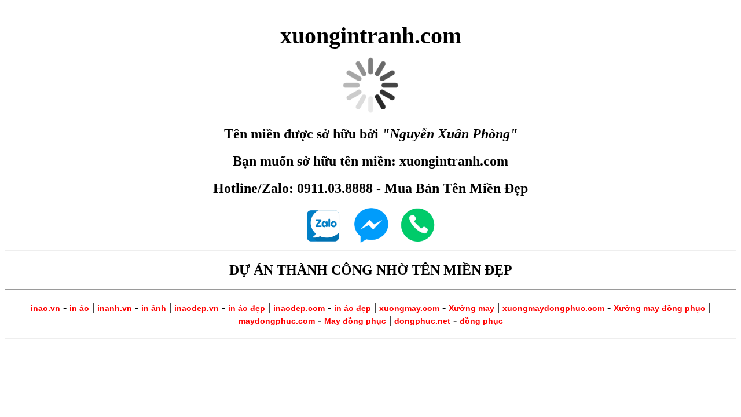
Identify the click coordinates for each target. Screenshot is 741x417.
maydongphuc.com (277, 320)
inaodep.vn (196, 308)
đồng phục (481, 320)
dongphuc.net (422, 320)
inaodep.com (299, 308)
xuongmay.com (409, 308)
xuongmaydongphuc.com (553, 308)
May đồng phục (355, 320)
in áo (79, 308)
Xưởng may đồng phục (659, 308)
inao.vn (45, 308)
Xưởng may (471, 308)
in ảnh (153, 308)
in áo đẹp (246, 308)
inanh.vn (114, 308)
